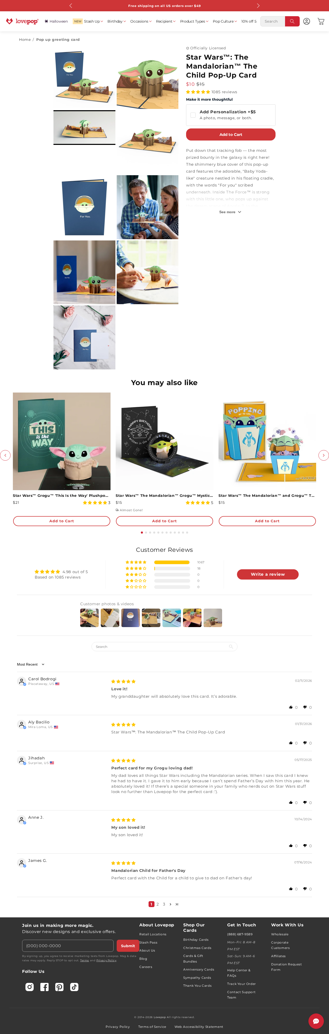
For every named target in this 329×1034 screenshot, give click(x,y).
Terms (84, 960)
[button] (88, 21)
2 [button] (158, 904)
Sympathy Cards (197, 978)
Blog (143, 959)
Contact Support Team (241, 995)
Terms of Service (152, 1027)
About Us (147, 950)
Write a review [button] (268, 574)
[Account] (307, 21)
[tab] (142, 533)
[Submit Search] (292, 21)
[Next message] (258, 5)
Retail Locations (153, 934)
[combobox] (280, 21)
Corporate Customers (280, 945)
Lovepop (160, 1017)
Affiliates (278, 956)
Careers (145, 967)
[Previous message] (71, 5)
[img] (123, 681)
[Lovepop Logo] (22, 21)
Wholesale (279, 934)
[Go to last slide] (5, 455)
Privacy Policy (106, 960)
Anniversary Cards (198, 969)
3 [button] (164, 904)
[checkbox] (231, 115)
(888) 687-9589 (239, 934)
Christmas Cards (197, 948)
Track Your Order (241, 984)
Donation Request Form (286, 967)
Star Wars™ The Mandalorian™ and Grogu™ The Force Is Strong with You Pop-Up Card (267, 495)
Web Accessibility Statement (199, 1027)
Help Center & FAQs (239, 973)
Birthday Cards (195, 940)
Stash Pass (148, 942)
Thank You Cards (197, 986)
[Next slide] (323, 455)
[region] (164, 728)
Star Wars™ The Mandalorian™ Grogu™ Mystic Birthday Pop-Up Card (164, 495)
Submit (128, 946)
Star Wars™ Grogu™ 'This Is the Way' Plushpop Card (62, 495)
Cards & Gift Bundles (193, 958)
